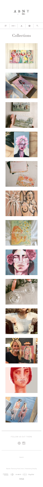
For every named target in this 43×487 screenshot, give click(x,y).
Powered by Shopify (31, 468)
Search (21, 457)
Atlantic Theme (10, 468)
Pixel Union (20, 468)
